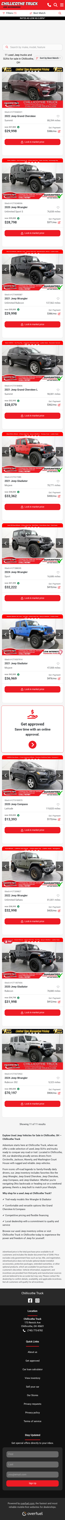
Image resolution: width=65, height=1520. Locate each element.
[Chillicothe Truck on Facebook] (28, 1300)
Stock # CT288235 (13, 568)
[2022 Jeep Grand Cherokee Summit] (32, 87)
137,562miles (53, 302)
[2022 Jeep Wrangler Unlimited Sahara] (32, 867)
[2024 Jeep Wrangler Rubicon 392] (32, 1049)
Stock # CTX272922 (13, 1074)
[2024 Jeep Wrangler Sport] (32, 543)
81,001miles (53, 899)
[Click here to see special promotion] (32, 18)
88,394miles (53, 120)
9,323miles (54, 1082)
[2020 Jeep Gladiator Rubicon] (32, 958)
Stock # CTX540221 (13, 112)
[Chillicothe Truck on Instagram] (36, 1300)
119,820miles (53, 808)
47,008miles (53, 667)
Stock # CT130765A (13, 983)
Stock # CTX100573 (13, 800)
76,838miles (53, 211)
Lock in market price (34, 142)
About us (32, 1352)
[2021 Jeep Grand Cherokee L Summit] (32, 361)
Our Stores (32, 1395)
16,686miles (53, 576)
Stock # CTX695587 (13, 294)
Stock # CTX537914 (13, 659)
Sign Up (32, 1483)
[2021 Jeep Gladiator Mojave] (32, 452)
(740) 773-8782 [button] (35, 1330)
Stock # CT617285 (13, 477)
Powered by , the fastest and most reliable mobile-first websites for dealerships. (32, 1505)
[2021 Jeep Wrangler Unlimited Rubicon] (32, 270)
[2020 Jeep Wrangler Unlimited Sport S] (32, 178)
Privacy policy (32, 1412)
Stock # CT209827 (13, 891)
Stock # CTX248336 (13, 203)
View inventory (32, 1378)
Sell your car (32, 1386)
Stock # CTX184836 (13, 386)
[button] (49, 5)
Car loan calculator (33, 1369)
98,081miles (53, 394)
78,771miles (53, 485)
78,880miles (53, 991)
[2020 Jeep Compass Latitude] (32, 775)
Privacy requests (32, 1404)
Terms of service (32, 1421)
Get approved (32, 1360)
